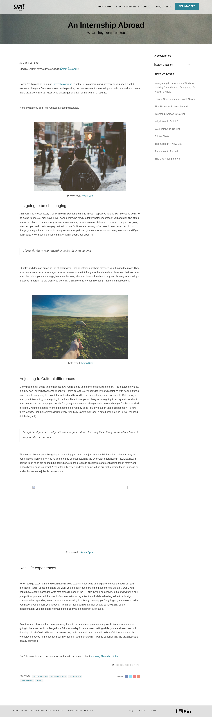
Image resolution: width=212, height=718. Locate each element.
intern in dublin (58, 676)
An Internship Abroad (166, 151)
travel (39, 680)
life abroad (75, 676)
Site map (153, 711)
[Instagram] (181, 711)
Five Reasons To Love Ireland (171, 106)
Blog (169, 6)
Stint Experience (127, 6)
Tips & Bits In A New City (168, 144)
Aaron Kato (87, 363)
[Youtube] (185, 711)
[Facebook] (176, 711)
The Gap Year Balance (167, 158)
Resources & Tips (128, 665)
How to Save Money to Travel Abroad (175, 99)
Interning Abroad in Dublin (104, 656)
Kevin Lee (87, 195)
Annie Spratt (87, 552)
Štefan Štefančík (69, 69)
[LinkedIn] (189, 711)
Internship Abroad (62, 84)
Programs (105, 6)
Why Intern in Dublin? (166, 121)
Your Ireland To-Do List (167, 129)
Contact (141, 711)
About (147, 6)
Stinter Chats (162, 136)
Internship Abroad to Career (170, 114)
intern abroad (40, 676)
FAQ (158, 6)
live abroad (27, 680)
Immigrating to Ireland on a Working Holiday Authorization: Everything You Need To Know (175, 87)
